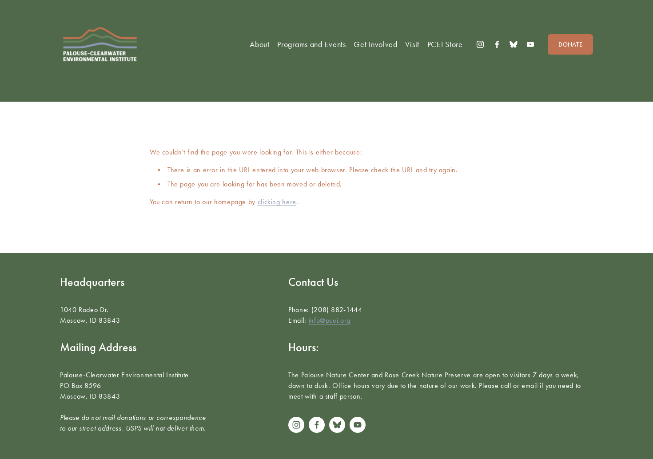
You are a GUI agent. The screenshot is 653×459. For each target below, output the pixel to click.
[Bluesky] (513, 44)
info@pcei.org (329, 320)
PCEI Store (445, 44)
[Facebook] (497, 44)
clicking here (277, 202)
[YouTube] (530, 44)
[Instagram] (480, 44)
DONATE (570, 44)
